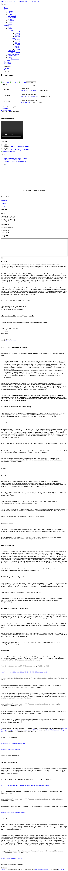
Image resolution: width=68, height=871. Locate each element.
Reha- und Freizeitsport (14, 54)
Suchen (3, 4)
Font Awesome (44, 869)
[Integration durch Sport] (8, 151)
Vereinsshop (7, 63)
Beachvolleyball (15, 52)
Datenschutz (4, 200)
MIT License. (38, 869)
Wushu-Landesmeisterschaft (28, 90)
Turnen (10, 57)
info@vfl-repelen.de (11, 341)
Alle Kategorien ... (6, 110)
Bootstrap (3, 869)
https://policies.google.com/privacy (10, 749)
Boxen (10, 27)
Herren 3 (17, 35)
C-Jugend (17, 43)
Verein (6, 9)
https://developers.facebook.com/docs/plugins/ (13, 812)
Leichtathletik (11, 51)
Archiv (10, 24)
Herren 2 (17, 33)
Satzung (10, 12)
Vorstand (10, 11)
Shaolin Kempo (12, 55)
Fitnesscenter (15, 59)
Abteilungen (7, 25)
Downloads (11, 20)
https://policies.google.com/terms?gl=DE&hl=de (27, 730)
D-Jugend (17, 44)
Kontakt (10, 19)
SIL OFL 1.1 (61, 869)
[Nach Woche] (14, 82)
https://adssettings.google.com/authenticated (13, 743)
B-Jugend (17, 41)
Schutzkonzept (12, 17)
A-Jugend (17, 39)
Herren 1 (17, 32)
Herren (13, 30)
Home (6, 8)
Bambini (17, 49)
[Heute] (22, 82)
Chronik (10, 14)
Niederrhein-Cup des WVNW (20, 150)
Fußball (10, 28)
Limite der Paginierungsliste (8, 107)
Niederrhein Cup (25, 102)
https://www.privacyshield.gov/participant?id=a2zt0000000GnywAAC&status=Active (25, 785)
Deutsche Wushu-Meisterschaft (20, 146)
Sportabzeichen (8, 60)
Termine (10, 22)
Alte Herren (18, 36)
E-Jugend (17, 46)
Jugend (13, 38)
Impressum (4, 203)
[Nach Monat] (5, 82)
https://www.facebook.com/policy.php (11, 858)
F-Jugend (17, 47)
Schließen (4, 867)
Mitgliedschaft (12, 16)
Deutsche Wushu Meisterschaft (29, 96)
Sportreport (7, 62)
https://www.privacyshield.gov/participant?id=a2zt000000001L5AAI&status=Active (24, 672)
